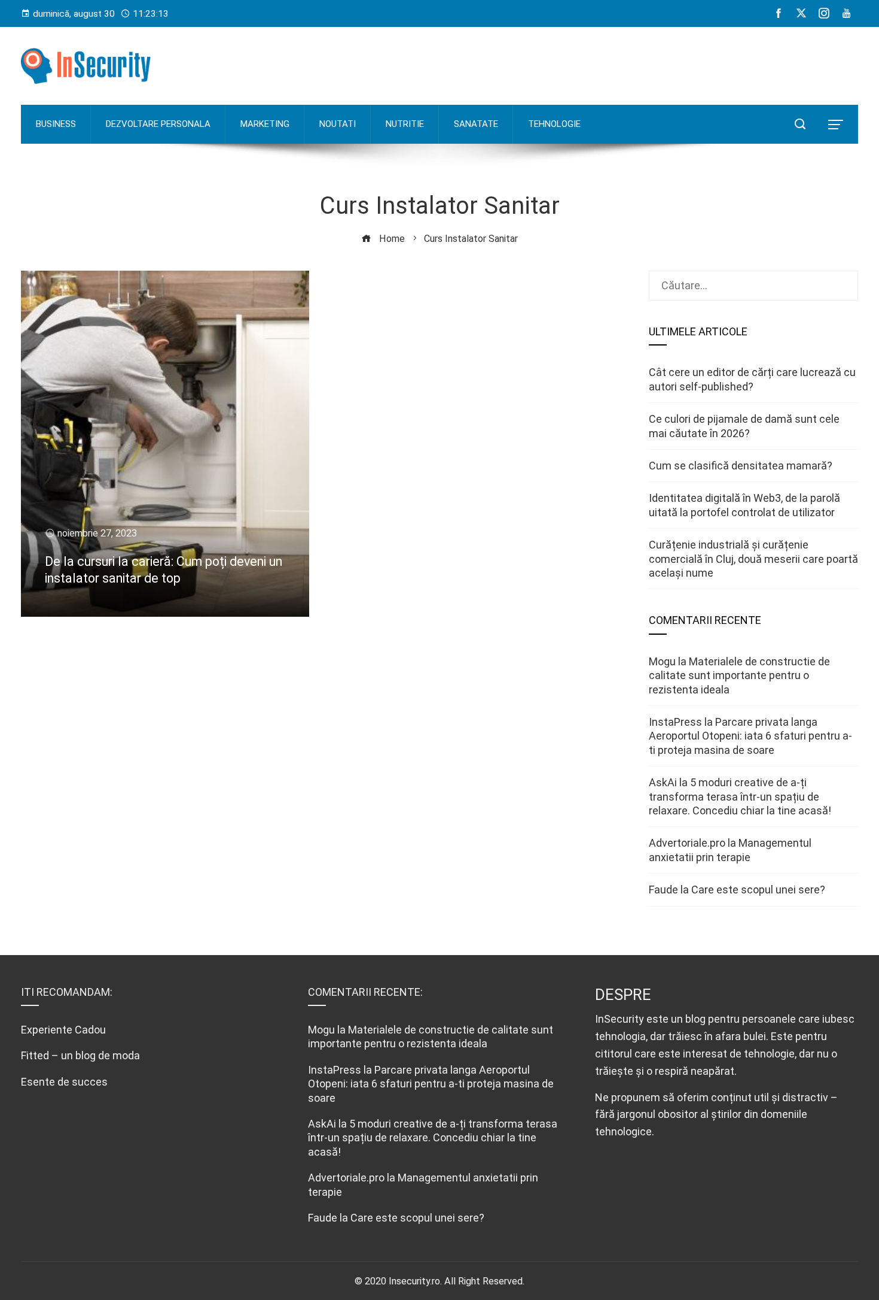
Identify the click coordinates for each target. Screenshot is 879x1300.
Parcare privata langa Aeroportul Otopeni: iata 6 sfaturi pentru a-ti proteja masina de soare (750, 736)
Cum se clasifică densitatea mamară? (740, 465)
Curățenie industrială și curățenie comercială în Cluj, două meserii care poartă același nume (753, 558)
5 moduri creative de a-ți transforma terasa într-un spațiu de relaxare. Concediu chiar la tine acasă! (740, 796)
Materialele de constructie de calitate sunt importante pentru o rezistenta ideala (739, 675)
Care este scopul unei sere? (758, 889)
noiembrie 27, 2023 (97, 533)
